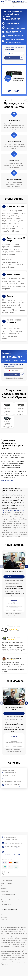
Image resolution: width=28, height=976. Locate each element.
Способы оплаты (6, 904)
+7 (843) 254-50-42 (17, 1)
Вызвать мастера (14, 577)
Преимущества (5, 100)
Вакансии (4, 888)
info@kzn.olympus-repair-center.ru (12, 781)
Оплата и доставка (6, 883)
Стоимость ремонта (7, 880)
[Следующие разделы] (27, 100)
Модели (24, 100)
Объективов (16, 915)
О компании (4, 891)
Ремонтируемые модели (8, 894)
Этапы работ (16, 100)
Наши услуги (5, 897)
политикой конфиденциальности (17, 61)
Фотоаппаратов (5, 915)
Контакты (4, 886)
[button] (26, 566)
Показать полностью (7, 480)
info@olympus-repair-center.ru (13, 843)
